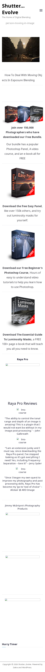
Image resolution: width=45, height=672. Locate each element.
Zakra (15, 667)
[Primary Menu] (41, 11)
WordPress (27, 667)
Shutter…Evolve (13, 9)
